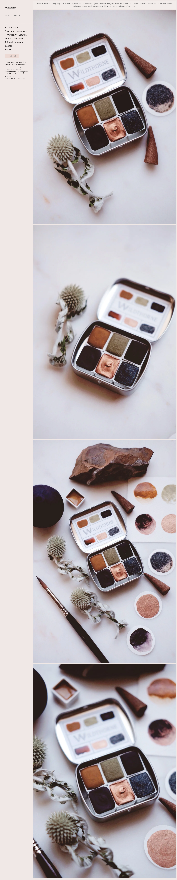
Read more (20, 79)
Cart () (16, 15)
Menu (7, 15)
